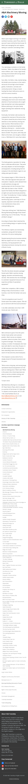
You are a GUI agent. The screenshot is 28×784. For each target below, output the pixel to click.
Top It (4, 635)
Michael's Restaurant (8, 561)
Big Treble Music (7, 448)
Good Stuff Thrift (7, 527)
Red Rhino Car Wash (8, 593)
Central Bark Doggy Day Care (10, 464)
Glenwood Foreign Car (8, 523)
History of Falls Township (8, 418)
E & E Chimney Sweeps (8, 488)
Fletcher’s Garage (7, 509)
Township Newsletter (7, 699)
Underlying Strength (7, 643)
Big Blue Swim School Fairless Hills (11, 446)
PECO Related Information (8, 686)
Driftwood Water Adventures (10, 484)
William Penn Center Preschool (10, 651)
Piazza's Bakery (6, 579)
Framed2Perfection (7, 515)
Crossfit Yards (6, 474)
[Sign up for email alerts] (3, 769)
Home (3, 7)
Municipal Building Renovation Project (12, 683)
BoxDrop (5, 452)
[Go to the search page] (25, 2)
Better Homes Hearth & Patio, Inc (11, 444)
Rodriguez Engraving (8, 605)
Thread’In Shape (7, 637)
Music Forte (5, 563)
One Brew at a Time (8, 571)
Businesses (22, 9)
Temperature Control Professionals (11, 623)
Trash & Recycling (6, 702)
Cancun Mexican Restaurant (9, 462)
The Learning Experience (9, 633)
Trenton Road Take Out (9, 639)
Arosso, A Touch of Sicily (9, 436)
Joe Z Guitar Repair (7, 533)
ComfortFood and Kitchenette (10, 468)
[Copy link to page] (11, 17)
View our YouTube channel (11, 765)
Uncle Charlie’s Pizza (8, 641)
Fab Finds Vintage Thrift (8, 498)
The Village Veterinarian (8, 647)
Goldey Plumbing (7, 525)
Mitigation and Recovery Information (11, 676)
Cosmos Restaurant (8, 472)
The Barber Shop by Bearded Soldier (12, 442)
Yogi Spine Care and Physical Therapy (12, 653)
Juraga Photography (8, 537)
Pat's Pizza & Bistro (7, 581)
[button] (2, 2)
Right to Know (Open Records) (9, 689)
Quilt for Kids (6, 591)
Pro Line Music (6, 587)
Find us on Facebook (10, 763)
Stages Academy (7, 619)
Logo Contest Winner (7, 672)
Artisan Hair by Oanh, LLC (9, 438)
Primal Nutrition (6, 585)
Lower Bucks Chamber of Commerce (12, 545)
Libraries (4, 421)
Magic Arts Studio (7, 549)
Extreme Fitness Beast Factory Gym (11, 496)
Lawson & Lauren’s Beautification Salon (12, 539)
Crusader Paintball (7, 476)
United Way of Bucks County (10, 645)
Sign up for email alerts (10, 768)
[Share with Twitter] (6, 17)
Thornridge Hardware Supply (10, 625)
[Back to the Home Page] (14, 2)
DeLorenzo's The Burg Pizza (10, 480)
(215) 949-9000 (9, 755)
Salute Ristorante (7, 607)
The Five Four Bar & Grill (9, 629)
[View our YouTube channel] (3, 766)
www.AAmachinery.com (8, 398)
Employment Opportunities (8, 412)
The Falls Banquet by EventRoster (11, 627)
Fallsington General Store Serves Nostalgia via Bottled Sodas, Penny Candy (14, 503)
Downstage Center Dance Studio (11, 482)
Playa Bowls (6, 583)
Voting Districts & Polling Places (9, 706)
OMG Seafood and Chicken (9, 569)
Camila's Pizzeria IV (7, 460)
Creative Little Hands (8, 478)
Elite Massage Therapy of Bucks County (12, 492)
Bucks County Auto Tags (9, 456)
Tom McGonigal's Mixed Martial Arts (12, 631)
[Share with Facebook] (3, 17)
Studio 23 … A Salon (8, 621)
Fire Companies (5, 415)
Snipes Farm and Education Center (11, 613)
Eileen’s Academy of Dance (9, 490)
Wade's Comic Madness (9, 649)
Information (8, 7)
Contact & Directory (6, 408)
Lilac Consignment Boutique (10, 543)
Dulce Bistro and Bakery (9, 486)
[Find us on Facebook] (3, 763)
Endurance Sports (7, 494)
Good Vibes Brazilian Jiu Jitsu (10, 529)
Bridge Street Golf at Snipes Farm (11, 454)
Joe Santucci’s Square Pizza (9, 531)
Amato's (5, 432)
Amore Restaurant (7, 434)
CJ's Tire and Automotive (9, 466)
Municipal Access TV (6, 680)
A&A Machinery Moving (9, 430)
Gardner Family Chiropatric (9, 519)
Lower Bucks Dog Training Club (10, 547)
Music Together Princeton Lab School (12, 565)
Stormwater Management (8, 696)
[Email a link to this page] (8, 17)
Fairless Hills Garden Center (9, 500)
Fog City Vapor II (7, 511)
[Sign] (14, 35)
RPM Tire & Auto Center (9, 599)
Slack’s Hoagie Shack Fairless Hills (11, 609)
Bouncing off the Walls (8, 450)
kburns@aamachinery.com (9, 396)
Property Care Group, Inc (9, 589)
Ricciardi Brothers (7, 597)
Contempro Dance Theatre (9, 470)
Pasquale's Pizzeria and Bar (9, 575)
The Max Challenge (7, 559)
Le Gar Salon (6, 541)
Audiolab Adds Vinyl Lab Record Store (12, 440)
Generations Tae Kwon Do (9, 521)
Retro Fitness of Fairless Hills (10, 595)
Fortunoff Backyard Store (9, 513)
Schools (3, 693)
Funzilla (4, 517)
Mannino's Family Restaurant (10, 551)
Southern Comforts (7, 611)
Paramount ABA (7, 573)
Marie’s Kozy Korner (8, 553)
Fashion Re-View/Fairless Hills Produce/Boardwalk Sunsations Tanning (13, 506)
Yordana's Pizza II (7, 655)
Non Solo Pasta (6, 567)
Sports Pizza (6, 615)
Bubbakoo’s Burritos (8, 458)
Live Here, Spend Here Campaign (10, 9)
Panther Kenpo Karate (8, 577)
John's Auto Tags (7, 535)
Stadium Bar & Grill (7, 617)
